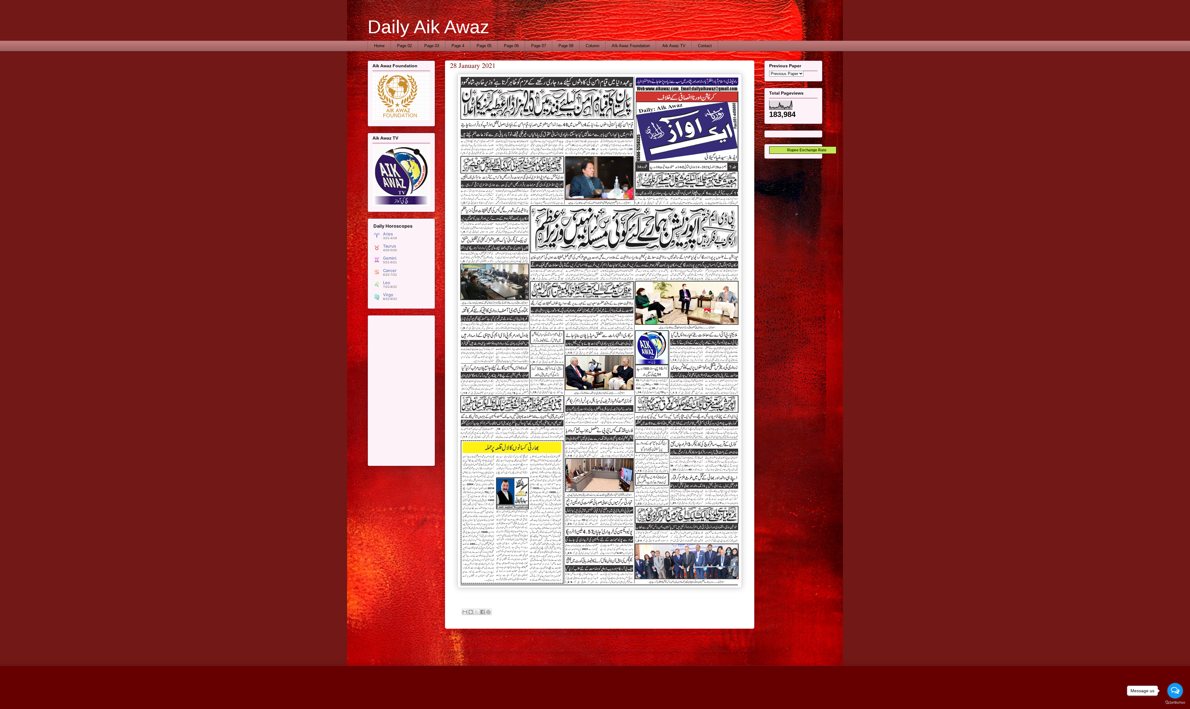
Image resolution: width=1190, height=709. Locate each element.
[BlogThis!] (471, 612)
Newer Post (463, 643)
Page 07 (538, 45)
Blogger (656, 696)
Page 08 (565, 45)
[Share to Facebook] (482, 612)
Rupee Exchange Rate (805, 150)
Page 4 (458, 45)
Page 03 (431, 45)
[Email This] (465, 612)
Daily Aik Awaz (428, 26)
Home (379, 45)
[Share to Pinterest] (488, 612)
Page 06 (511, 45)
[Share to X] (477, 612)
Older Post (737, 643)
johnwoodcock (612, 696)
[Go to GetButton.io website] (1175, 703)
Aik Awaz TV (673, 45)
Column (592, 45)
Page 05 (484, 45)
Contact (705, 45)
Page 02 (404, 45)
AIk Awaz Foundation (631, 45)
